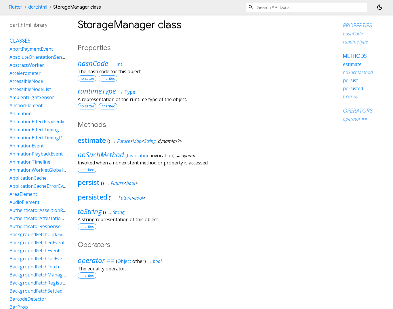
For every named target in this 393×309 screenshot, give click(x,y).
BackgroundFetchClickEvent (39, 235)
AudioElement (24, 202)
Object (124, 261)
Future (123, 141)
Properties (357, 25)
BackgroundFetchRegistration (41, 283)
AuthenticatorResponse (35, 226)
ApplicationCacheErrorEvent (39, 186)
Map (137, 141)
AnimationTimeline (29, 162)
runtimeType (97, 91)
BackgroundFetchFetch (34, 267)
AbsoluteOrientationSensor (39, 57)
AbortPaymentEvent (31, 49)
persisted (92, 197)
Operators (358, 111)
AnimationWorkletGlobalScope (42, 170)
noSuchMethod (101, 154)
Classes (19, 41)
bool (130, 183)
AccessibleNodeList (30, 89)
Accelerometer (25, 73)
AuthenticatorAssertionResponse (45, 210)
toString (90, 211)
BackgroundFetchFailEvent (38, 259)
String (150, 141)
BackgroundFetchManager (38, 275)
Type (129, 92)
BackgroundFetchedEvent (37, 243)
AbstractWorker (26, 65)
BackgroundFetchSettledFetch (41, 291)
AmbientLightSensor (31, 97)
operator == (96, 260)
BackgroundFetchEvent (34, 251)
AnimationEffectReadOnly (36, 122)
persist (89, 182)
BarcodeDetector (27, 299)
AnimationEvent (26, 146)
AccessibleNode (26, 81)
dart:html (37, 7)
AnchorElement (26, 106)
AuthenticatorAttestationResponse (47, 218)
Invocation (138, 155)
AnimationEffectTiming (34, 130)
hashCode (93, 63)
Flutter (15, 7)
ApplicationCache (28, 178)
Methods (355, 56)
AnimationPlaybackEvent (36, 154)
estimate (92, 140)
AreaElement (23, 194)
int (119, 64)
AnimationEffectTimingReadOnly (44, 138)
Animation (20, 114)
